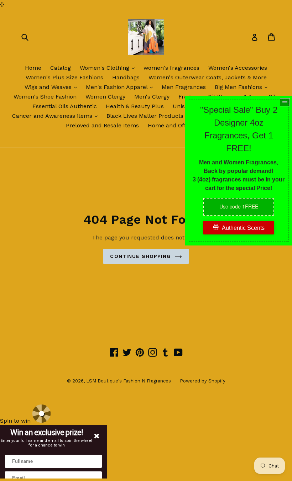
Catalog (60, 67)
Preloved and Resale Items (102, 125)
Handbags (126, 77)
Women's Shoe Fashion (45, 96)
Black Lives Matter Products (149, 115)
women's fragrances (171, 67)
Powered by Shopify (202, 381)
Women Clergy (105, 96)
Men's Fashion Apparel (121, 86)
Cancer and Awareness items (56, 115)
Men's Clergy (152, 96)
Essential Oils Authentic (64, 106)
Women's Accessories (237, 67)
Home (33, 67)
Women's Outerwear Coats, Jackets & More (207, 77)
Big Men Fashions (243, 86)
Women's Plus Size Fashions (64, 77)
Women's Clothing (109, 67)
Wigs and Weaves (52, 86)
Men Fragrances (184, 87)
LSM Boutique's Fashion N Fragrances (128, 381)
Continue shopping (140, 256)
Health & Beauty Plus (135, 106)
